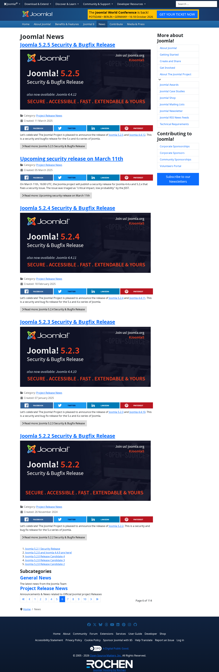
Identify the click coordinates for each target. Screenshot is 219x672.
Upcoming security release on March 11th (71, 158)
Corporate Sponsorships (175, 146)
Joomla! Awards (169, 84)
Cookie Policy (92, 640)
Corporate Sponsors (172, 153)
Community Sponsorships (175, 159)
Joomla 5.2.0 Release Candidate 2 (45, 564)
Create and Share (170, 61)
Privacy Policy (74, 640)
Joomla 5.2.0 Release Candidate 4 (45, 556)
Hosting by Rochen (109, 670)
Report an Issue (164, 640)
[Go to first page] (23, 599)
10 (84, 599)
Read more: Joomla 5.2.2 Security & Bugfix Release (54, 537)
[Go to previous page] (29, 599)
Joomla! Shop (168, 98)
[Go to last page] (97, 599)
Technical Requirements (174, 124)
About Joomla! (42, 24)
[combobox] (196, 4)
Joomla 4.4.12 (137, 135)
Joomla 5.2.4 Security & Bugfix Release (67, 207)
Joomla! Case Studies (172, 91)
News (102, 24)
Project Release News (49, 115)
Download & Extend (37, 4)
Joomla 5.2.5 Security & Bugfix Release (67, 44)
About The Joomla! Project (175, 74)
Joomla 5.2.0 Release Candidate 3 (45, 560)
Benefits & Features (67, 24)
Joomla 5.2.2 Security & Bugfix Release (67, 435)
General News (35, 578)
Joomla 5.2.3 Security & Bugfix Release (67, 321)
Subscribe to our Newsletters (178, 179)
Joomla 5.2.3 (116, 412)
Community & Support (97, 4)
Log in (180, 640)
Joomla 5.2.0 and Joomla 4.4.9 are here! (48, 552)
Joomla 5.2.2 (116, 526)
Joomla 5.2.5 (116, 135)
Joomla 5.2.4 (116, 298)
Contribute (116, 24)
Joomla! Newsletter (171, 111)
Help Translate (143, 640)
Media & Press (136, 24)
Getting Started (169, 54)
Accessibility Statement (49, 640)
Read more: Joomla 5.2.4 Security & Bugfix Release (54, 309)
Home (25, 24)
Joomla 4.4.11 (137, 298)
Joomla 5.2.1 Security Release (42, 548)
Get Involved (167, 67)
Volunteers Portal (170, 166)
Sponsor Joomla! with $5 (117, 640)
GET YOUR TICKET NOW (177, 14)
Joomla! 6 (88, 24)
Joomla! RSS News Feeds (174, 117)
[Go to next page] (91, 599)
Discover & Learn (66, 4)
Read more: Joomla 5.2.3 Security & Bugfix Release (54, 423)
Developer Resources (130, 4)
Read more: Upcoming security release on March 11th (57, 195)
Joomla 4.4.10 (137, 412)
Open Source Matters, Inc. (106, 655)
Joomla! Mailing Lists (172, 104)
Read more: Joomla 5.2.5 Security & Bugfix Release (54, 146)
